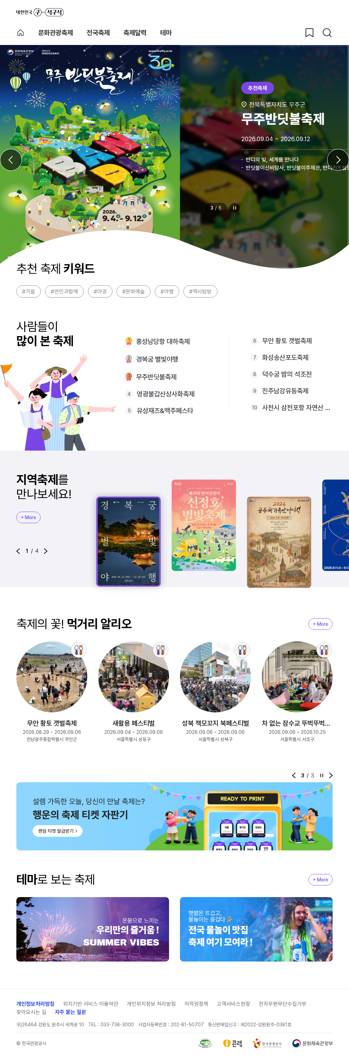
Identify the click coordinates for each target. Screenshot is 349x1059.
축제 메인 (20, 33)
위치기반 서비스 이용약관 (90, 1004)
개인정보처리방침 (35, 1004)
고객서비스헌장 (233, 1004)
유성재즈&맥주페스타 (165, 411)
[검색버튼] (327, 32)
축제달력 (135, 33)
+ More (28, 517)
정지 (235, 208)
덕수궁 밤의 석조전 (287, 374)
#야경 (100, 291)
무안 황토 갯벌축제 (287, 341)
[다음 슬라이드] (338, 160)
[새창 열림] (205, 1043)
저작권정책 (196, 1004)
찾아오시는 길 (31, 1012)
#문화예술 (133, 291)
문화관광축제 (55, 33)
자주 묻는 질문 (70, 1012)
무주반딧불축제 (156, 377)
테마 (166, 33)
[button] (18, 551)
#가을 (28, 291)
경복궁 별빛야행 (157, 359)
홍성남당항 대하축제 (163, 341)
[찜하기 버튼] (309, 32)
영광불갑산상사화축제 (166, 394)
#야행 (167, 291)
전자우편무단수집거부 (282, 1004)
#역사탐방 (200, 291)
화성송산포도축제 (285, 357)
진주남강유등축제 (285, 391)
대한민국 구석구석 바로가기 (40, 12)
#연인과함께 (64, 291)
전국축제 (98, 33)
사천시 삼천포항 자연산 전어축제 (297, 408)
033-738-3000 (117, 1024)
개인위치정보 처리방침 (151, 1004)
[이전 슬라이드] (11, 160)
